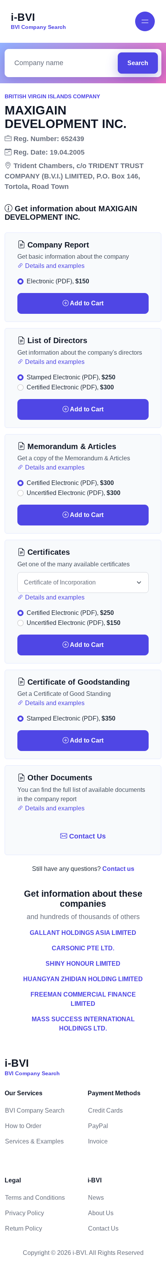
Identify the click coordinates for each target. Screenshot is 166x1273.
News (96, 1197)
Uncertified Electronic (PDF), (73, 493)
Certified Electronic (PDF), (70, 387)
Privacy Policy (24, 1213)
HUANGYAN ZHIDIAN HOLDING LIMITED (83, 979)
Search (137, 63)
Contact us (118, 869)
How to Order (23, 1126)
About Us (100, 1213)
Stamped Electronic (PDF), (71, 377)
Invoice (98, 1141)
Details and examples (54, 266)
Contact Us (86, 836)
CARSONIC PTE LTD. (83, 948)
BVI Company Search (34, 1110)
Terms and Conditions (35, 1197)
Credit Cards (105, 1110)
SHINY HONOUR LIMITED (83, 963)
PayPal (98, 1126)
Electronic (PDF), (58, 281)
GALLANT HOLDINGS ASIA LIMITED (83, 932)
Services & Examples (34, 1141)
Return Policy (23, 1228)
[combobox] (63, 63)
